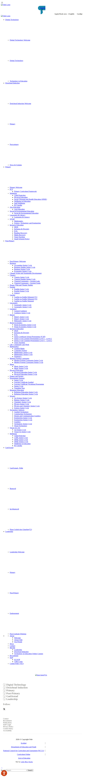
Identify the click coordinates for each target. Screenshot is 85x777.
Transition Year (19, 388)
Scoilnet (23, 743)
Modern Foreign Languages (19, 358)
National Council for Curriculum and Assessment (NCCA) (23, 751)
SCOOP (17, 660)
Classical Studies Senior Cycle (24, 279)
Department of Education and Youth (23, 747)
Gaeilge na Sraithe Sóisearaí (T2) (25, 299)
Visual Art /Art (15, 428)
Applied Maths (19, 348)
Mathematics (18, 221)
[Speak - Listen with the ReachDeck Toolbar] (4, 773)
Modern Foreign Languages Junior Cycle (28, 360)
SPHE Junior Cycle (21, 440)
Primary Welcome (16, 187)
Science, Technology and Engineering (27, 223)
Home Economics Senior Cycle (25, 327)
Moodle (12, 648)
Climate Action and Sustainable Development (26, 273)
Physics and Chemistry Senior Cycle (27, 406)
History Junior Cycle (21, 317)
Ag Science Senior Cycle (23, 398)
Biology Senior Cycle (21, 400)
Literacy (17, 293)
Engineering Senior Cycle (23, 420)
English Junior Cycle (21, 289)
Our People (18, 642)
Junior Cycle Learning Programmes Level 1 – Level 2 (33, 339)
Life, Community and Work (19, 345)
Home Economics (16, 323)
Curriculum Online (23, 754)
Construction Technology (23, 414)
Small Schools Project (21, 239)
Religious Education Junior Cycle (26, 392)
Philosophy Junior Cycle (22, 321)
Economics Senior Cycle (22, 271)
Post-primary (14, 144)
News (12, 644)
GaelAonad (9, 448)
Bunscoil (13, 488)
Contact (12, 646)
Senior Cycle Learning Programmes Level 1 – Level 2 (33, 341)
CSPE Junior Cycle (21, 438)
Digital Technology (12, 20)
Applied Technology (21, 412)
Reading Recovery (20, 233)
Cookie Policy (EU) (17, 664)
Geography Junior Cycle (22, 305)
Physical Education (21, 197)
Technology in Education (18, 81)
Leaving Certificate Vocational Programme (29, 384)
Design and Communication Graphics (27, 416)
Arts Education (15, 207)
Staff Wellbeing (19, 203)
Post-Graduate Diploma (18, 634)
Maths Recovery (20, 235)
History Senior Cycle (21, 319)
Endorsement (14, 613)
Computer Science (20, 350)
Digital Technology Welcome (20, 40)
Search (30, 770)
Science (12, 396)
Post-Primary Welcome (18, 261)
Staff (11, 658)
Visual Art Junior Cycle (22, 432)
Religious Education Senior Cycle (26, 394)
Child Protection (20, 195)
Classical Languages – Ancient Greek (27, 283)
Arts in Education (24, 758)
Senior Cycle (18, 386)
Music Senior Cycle (21, 368)
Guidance (13, 309)
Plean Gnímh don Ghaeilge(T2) (21, 529)
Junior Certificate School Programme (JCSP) (29, 337)
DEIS (16, 227)
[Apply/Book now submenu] (68, 14)
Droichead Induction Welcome (20, 103)
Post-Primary (9, 241)
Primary (12, 124)
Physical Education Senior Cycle (25, 374)
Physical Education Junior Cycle (25, 372)
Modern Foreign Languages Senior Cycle (28, 362)
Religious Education (17, 390)
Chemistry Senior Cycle (22, 402)
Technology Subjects (17, 410)
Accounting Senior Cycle (23, 265)
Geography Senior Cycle (23, 307)
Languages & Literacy (17, 215)
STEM (12, 219)
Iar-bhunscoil (14, 509)
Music (12, 364)
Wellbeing (13, 193)
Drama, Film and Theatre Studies (21, 285)
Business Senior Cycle (22, 269)
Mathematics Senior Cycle (23, 354)
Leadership (9, 531)
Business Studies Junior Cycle (24, 267)
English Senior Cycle (21, 291)
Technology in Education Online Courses (28, 654)
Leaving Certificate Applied (24, 382)
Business (13, 263)
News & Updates (16, 165)
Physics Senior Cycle (21, 404)
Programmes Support (17, 378)
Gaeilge (12, 295)
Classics (12, 275)
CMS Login (18, 662)
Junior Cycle (18, 380)
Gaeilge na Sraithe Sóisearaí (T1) (25, 297)
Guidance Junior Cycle (22, 313)
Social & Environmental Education (22, 211)
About (12, 636)
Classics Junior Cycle (21, 277)
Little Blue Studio (27, 762)
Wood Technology (20, 426)
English (12, 287)
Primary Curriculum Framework (25, 191)
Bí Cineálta (18, 205)
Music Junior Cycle (21, 366)
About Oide (18, 640)
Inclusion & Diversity (21, 229)
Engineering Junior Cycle (23, 418)
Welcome (17, 638)
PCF (11, 189)
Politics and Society (16, 376)
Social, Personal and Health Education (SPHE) (30, 199)
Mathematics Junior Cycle (23, 352)
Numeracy (17, 356)
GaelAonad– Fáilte (16, 468)
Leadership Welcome (17, 552)
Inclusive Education (17, 225)
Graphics (17, 422)
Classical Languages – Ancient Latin (27, 281)
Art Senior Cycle (20, 430)
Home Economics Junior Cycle (25, 325)
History (12, 315)
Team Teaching (19, 237)
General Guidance (20, 311)
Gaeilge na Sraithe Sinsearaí (24, 301)
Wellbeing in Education (22, 201)
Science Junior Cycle (21, 408)
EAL (16, 231)
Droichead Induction (12, 83)
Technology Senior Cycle (23, 424)
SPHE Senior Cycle (21, 442)
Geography (14, 303)
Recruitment (14, 656)
